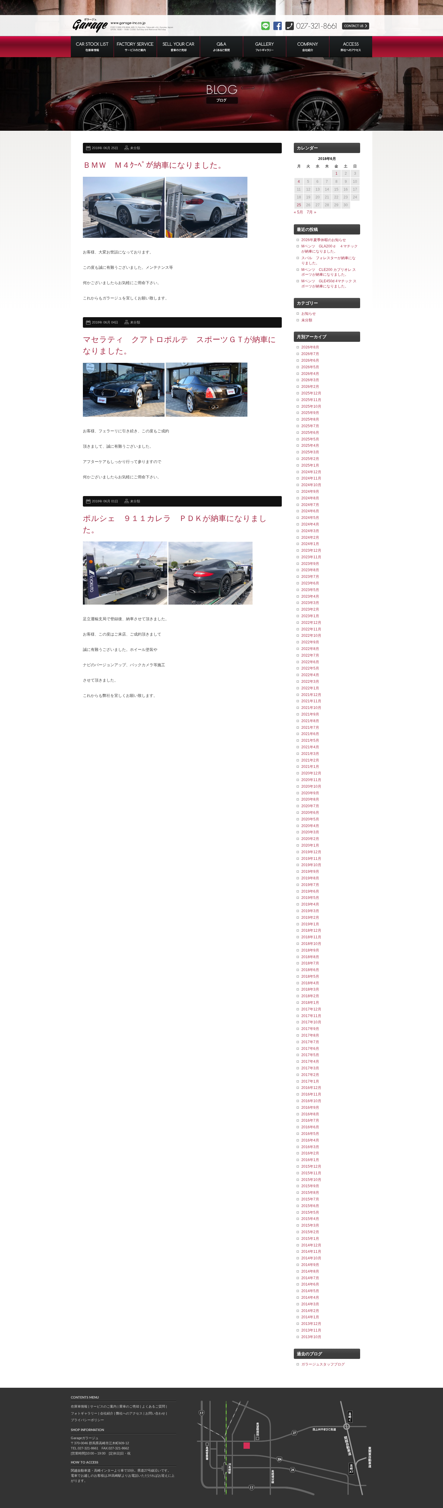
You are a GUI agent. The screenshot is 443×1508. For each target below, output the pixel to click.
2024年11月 (311, 478)
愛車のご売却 (129, 1406)
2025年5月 (310, 439)
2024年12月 (311, 472)
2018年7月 (310, 963)
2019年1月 (310, 924)
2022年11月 (311, 629)
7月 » (311, 212)
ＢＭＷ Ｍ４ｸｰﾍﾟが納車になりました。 (154, 165)
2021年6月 (310, 734)
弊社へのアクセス (129, 1413)
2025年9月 (310, 413)
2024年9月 (310, 491)
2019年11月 (311, 859)
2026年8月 (310, 347)
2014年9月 (310, 1265)
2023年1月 (310, 616)
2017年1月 (310, 1081)
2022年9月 (310, 642)
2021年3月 (310, 754)
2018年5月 (310, 976)
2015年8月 (310, 1193)
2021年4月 (310, 747)
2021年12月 (311, 695)
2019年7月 (310, 885)
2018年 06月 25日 (105, 148)
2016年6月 (310, 1127)
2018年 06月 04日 (105, 322)
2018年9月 (310, 950)
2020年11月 (311, 780)
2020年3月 (310, 832)
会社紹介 (106, 1413)
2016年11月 (311, 1094)
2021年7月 (310, 727)
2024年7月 (310, 505)
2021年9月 (310, 714)
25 (299, 205)
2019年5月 (310, 898)
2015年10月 (311, 1180)
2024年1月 (310, 544)
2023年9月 (310, 564)
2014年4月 (310, 1297)
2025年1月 (310, 465)
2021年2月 (310, 760)
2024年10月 (311, 485)
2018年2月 (310, 996)
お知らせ (308, 313)
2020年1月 (310, 845)
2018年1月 (310, 1003)
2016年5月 (310, 1134)
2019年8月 (310, 878)
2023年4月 (310, 596)
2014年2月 (310, 1311)
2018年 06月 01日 (105, 501)
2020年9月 (310, 793)
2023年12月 (311, 550)
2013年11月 (311, 1330)
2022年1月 (310, 688)
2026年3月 (310, 380)
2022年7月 (310, 655)
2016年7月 (310, 1120)
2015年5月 (310, 1212)
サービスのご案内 (103, 1406)
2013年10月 (311, 1337)
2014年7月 (310, 1278)
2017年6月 (310, 1049)
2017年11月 (311, 1016)
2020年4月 (310, 826)
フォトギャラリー (84, 1413)
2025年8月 (310, 419)
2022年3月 (310, 681)
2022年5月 (310, 668)
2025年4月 (310, 445)
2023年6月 (310, 583)
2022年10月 (311, 635)
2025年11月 (311, 400)
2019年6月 (310, 891)
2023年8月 (310, 570)
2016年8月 (310, 1114)
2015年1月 (310, 1239)
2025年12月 (311, 393)
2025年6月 (310, 433)
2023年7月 (310, 577)
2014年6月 (310, 1284)
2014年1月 (310, 1317)
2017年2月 (310, 1075)
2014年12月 (311, 1245)
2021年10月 (311, 708)
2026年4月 (310, 374)
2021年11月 (311, 701)
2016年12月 (311, 1088)
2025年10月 (311, 406)
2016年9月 (310, 1107)
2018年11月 (311, 937)
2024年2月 (310, 537)
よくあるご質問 (153, 1406)
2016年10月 (311, 1101)
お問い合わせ (155, 1413)
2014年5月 (310, 1291)
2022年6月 (310, 662)
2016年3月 (310, 1147)
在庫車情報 (79, 1406)
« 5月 (298, 212)
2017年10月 (311, 1022)
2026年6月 (310, 360)
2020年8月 (310, 799)
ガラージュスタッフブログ (323, 1364)
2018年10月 (311, 944)
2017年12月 (311, 1009)
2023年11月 (311, 557)
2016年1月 (310, 1160)
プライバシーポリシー (87, 1420)
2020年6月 (310, 813)
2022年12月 (311, 623)
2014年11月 (311, 1251)
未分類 (135, 148)
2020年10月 (311, 786)
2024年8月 (310, 498)
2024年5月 (310, 518)
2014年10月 (311, 1258)
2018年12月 (311, 930)
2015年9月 (310, 1186)
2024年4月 (310, 524)
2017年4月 (310, 1061)
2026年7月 (310, 354)
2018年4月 (310, 983)
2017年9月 (310, 1029)
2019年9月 (310, 871)
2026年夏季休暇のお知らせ (323, 240)
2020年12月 (311, 773)
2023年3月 (310, 603)
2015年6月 (310, 1206)
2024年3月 (310, 531)
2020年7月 (310, 806)
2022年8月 (310, 649)
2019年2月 (310, 917)
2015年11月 (311, 1173)
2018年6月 (310, 970)
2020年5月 (310, 819)
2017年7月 (310, 1042)
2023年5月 (310, 590)
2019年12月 (311, 852)
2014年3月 (310, 1304)
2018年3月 (310, 989)
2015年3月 (310, 1225)
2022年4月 (310, 675)
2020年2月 (310, 839)
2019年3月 (310, 911)
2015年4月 (310, 1219)
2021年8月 (310, 721)
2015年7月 (310, 1199)
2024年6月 (310, 511)
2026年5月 (310, 367)
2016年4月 (310, 1140)
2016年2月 (310, 1153)
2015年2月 (310, 1232)
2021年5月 (310, 740)
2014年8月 (310, 1271)
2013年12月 (311, 1324)
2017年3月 (310, 1068)
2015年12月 (311, 1166)
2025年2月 (310, 459)
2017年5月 (310, 1055)
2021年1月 (310, 767)
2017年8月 (310, 1035)
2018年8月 (310, 957)
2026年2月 (310, 387)
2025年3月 (310, 452)
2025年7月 (310, 426)
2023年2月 (310, 609)
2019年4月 (310, 904)
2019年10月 (311, 865)
